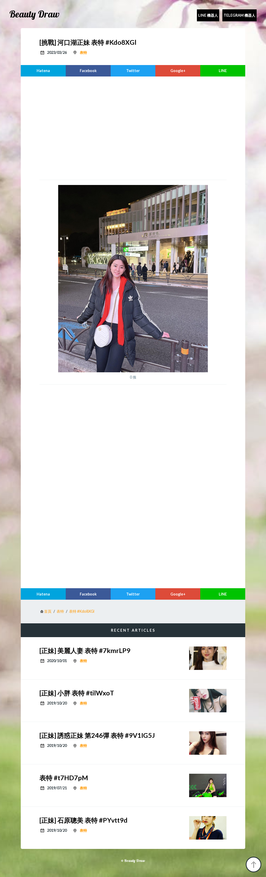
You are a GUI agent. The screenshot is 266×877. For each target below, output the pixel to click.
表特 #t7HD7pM (63, 778)
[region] (133, 127)
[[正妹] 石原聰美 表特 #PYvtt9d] (208, 828)
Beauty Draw (34, 14)
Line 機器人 (208, 15)
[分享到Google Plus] (177, 70)
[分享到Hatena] (43, 70)
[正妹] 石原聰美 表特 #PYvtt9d (83, 820)
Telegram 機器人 (239, 15)
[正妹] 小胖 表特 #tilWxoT (76, 693)
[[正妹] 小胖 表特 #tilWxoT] (208, 700)
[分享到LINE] (222, 70)
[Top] (253, 864)
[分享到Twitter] (133, 70)
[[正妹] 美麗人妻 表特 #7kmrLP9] (208, 658)
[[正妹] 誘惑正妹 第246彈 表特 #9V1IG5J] (208, 743)
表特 (83, 52)
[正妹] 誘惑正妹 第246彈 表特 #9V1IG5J (97, 735)
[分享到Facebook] (88, 70)
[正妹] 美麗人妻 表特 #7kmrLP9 (84, 650)
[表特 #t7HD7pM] (208, 785)
